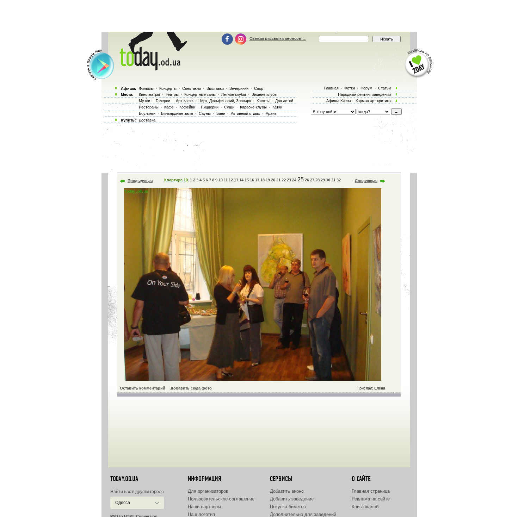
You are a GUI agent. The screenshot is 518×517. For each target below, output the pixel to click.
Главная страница (371, 491)
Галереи (163, 101)
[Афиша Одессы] (152, 69)
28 (317, 180)
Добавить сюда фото (191, 388)
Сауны (205, 113)
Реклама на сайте (371, 499)
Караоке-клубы (253, 107)
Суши (229, 107)
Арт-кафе (184, 101)
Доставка (147, 120)
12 (231, 180)
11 (226, 180)
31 (333, 180)
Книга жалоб (365, 506)
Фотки (349, 88)
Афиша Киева (338, 101)
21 (278, 180)
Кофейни (187, 107)
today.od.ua (124, 479)
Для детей (284, 101)
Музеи (144, 101)
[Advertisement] (259, 16)
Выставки (215, 88)
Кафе (169, 107)
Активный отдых (245, 113)
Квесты (263, 101)
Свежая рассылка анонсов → (277, 38)
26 (307, 180)
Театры (172, 94)
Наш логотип (201, 514)
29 (323, 180)
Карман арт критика (373, 101)
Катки (277, 107)
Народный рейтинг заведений (364, 94)
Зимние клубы (264, 94)
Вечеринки (238, 88)
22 (284, 180)
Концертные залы (200, 94)
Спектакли (191, 88)
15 (247, 180)
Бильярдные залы (177, 113)
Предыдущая (140, 181)
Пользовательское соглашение (221, 499)
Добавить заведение (292, 499)
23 (289, 180)
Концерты (168, 88)
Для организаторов (208, 491)
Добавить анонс (287, 491)
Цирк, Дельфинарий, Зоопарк (224, 101)
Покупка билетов (288, 506)
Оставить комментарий (142, 388)
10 (220, 180)
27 (312, 180)
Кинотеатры (149, 94)
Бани (220, 113)
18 (262, 180)
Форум (366, 88)
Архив (271, 113)
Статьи (384, 88)
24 (294, 180)
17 (257, 180)
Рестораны (149, 107)
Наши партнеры (204, 506)
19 (268, 180)
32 (339, 180)
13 (236, 180)
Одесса (122, 502)
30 (328, 180)
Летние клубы (233, 94)
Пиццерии (209, 107)
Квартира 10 (176, 180)
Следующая (366, 181)
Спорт (259, 88)
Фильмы (146, 88)
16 (252, 180)
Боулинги (147, 113)
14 (241, 180)
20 (273, 180)
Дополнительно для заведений (303, 514)
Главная (331, 88)
